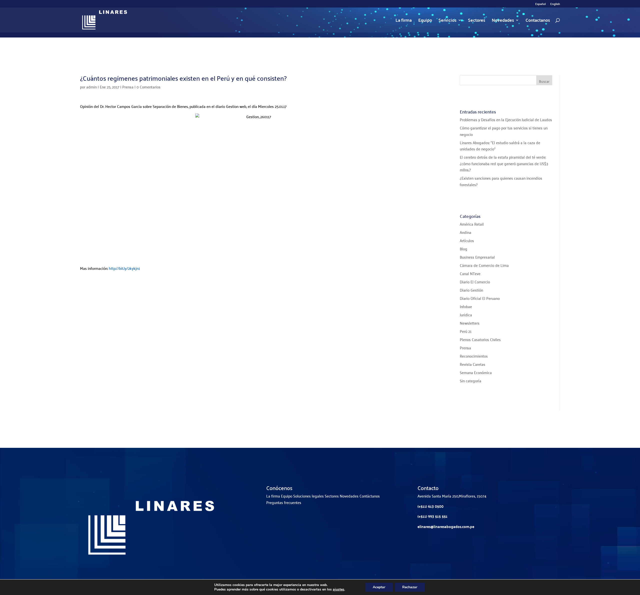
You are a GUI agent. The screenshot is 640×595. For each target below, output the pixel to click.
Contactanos (538, 21)
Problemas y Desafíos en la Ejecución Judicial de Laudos (506, 119)
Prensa (128, 86)
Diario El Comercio (475, 281)
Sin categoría (470, 380)
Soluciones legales (308, 495)
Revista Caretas (472, 364)
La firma (404, 21)
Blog (463, 248)
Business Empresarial (477, 256)
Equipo (425, 21)
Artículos (467, 240)
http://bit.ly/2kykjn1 (124, 268)
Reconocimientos (474, 355)
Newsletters (470, 322)
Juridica (466, 314)
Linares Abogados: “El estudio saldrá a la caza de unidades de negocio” (500, 145)
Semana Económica (476, 372)
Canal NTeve (470, 273)
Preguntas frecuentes (283, 502)
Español (540, 4)
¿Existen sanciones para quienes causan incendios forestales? (501, 181)
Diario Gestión (471, 289)
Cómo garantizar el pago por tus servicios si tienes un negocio (504, 131)
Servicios (447, 21)
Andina (465, 232)
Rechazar (409, 587)
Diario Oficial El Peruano (480, 298)
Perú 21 (466, 331)
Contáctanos (370, 495)
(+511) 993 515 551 (433, 516)
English (555, 4)
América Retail (472, 223)
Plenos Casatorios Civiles (480, 339)
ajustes (338, 589)
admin (91, 86)
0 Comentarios (148, 86)
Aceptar (379, 587)
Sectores (476, 21)
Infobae (466, 306)
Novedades (503, 21)
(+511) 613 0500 (431, 506)
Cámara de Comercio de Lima (484, 265)
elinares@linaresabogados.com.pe (446, 526)
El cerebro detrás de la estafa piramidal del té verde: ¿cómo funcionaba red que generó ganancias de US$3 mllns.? (504, 163)
